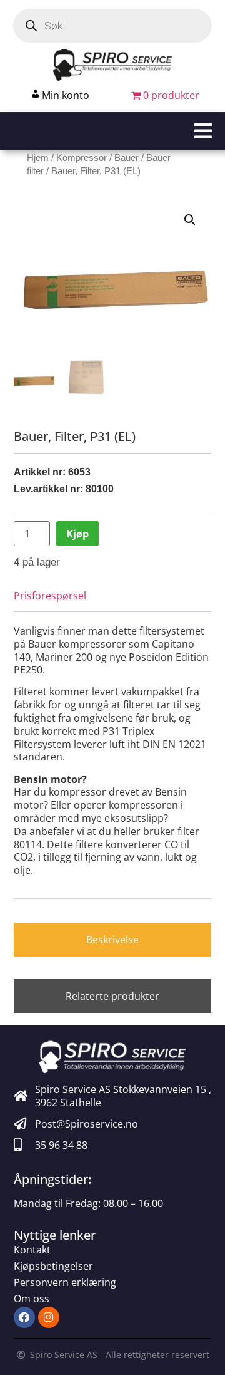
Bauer (126, 158)
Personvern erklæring (65, 1282)
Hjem (38, 158)
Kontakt (32, 1250)
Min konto (65, 95)
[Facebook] (24, 1317)
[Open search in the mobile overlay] (112, 26)
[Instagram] (48, 1317)
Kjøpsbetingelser (53, 1266)
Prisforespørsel (50, 596)
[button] (112, 131)
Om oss (31, 1298)
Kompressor (81, 158)
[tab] (113, 940)
